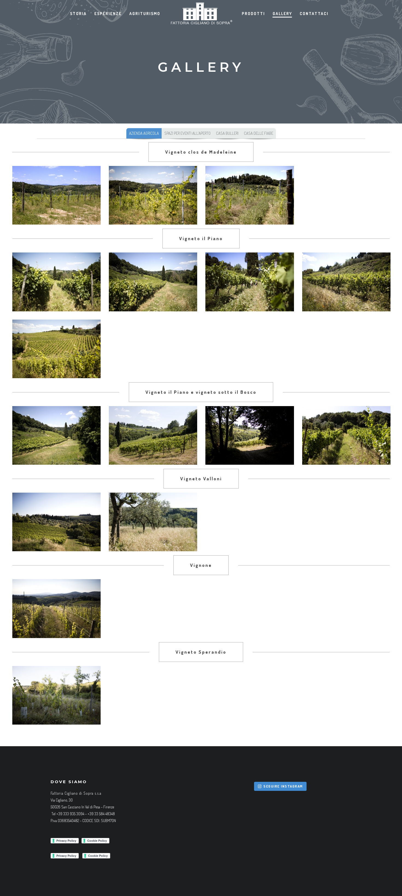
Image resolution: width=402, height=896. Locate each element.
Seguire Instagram (283, 786)
